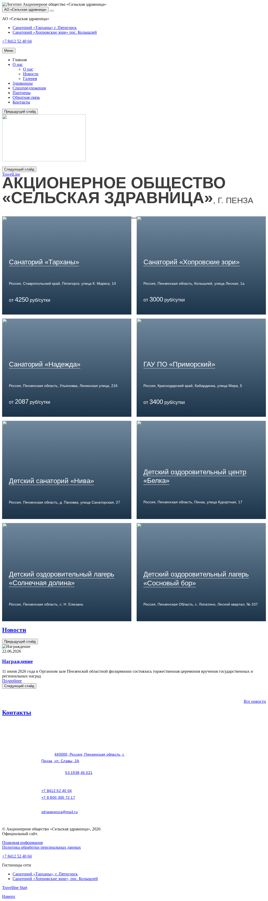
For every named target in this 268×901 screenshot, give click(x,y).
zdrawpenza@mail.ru (59, 812)
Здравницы (23, 83)
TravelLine (11, 174)
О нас (18, 64)
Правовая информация (22, 842)
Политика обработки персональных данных (41, 847)
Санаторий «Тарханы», (45, 874)
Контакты (21, 102)
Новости (30, 74)
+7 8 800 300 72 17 (58, 797)
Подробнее (12, 680)
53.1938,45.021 (78, 773)
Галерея (30, 78)
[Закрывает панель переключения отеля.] (52, 11)
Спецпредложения (29, 88)
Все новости (255, 701)
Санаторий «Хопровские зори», (55, 878)
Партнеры (22, 92)
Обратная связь (26, 97)
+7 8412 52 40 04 (56, 791)
